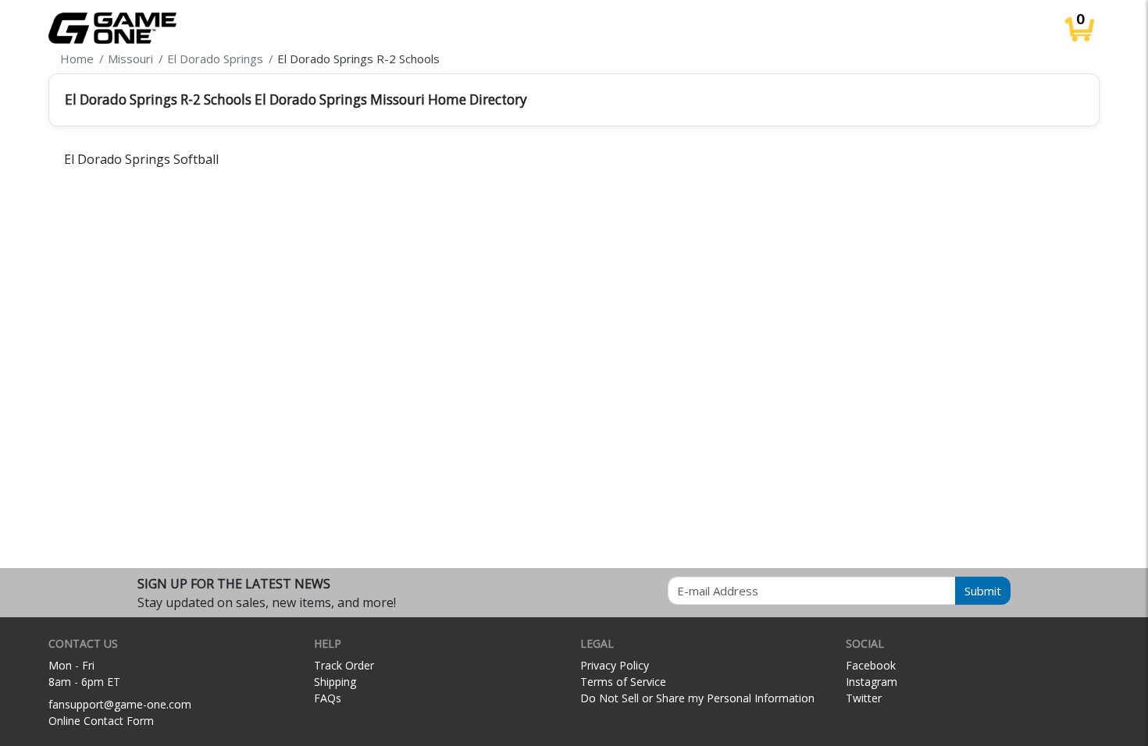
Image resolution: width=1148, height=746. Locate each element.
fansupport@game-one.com (119, 704)
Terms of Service (623, 681)
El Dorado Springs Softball (141, 159)
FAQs (327, 698)
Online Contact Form (101, 720)
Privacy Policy (614, 665)
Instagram (871, 681)
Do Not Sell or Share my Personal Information (697, 698)
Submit (982, 591)
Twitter (864, 698)
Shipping (335, 681)
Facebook (871, 665)
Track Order (344, 665)
